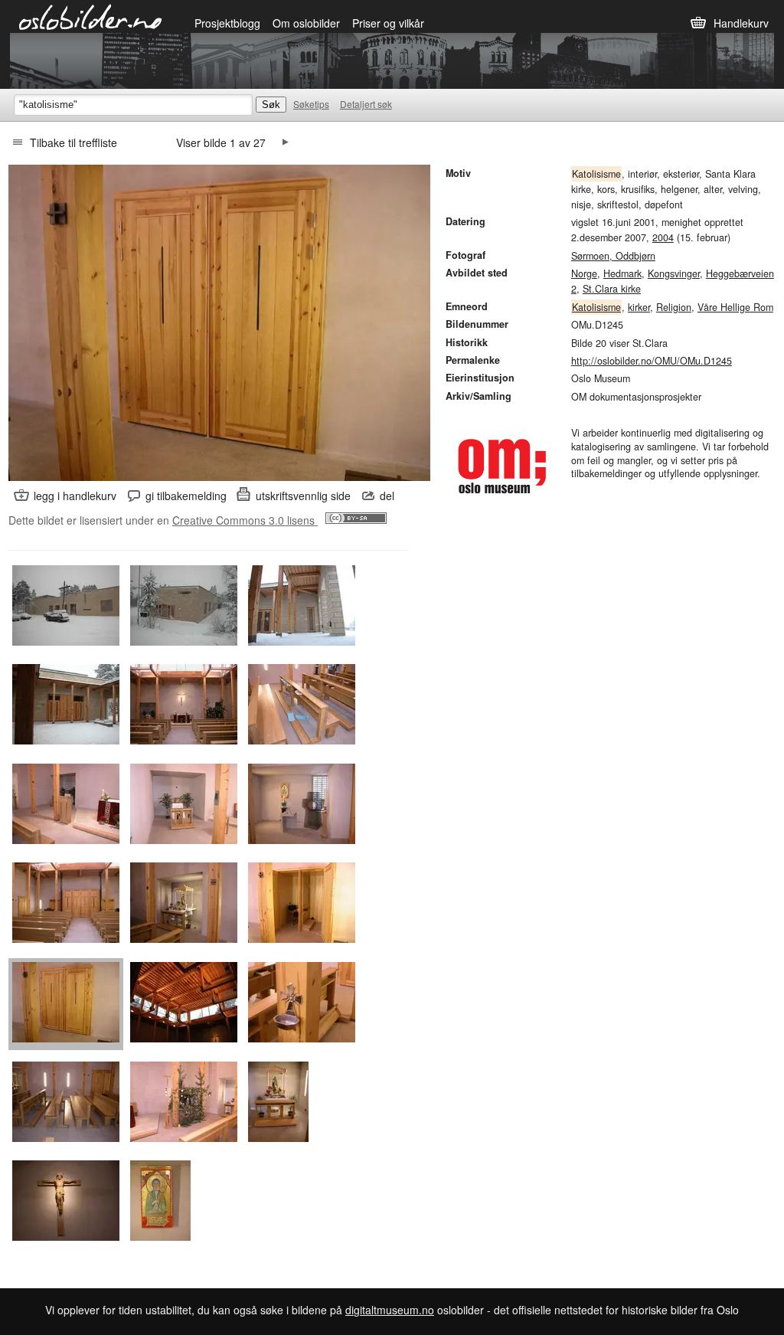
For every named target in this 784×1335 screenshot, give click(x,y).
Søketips (311, 103)
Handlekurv (741, 23)
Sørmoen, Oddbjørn (613, 256)
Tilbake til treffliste (73, 142)
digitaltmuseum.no (389, 1309)
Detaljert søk (366, 103)
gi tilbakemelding (186, 495)
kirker (639, 307)
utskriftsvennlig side (303, 495)
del (387, 495)
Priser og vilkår (388, 23)
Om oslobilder (306, 23)
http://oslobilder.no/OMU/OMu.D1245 (651, 361)
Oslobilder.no (90, 16)
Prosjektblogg (227, 23)
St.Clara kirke (612, 289)
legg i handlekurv (75, 495)
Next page (285, 142)
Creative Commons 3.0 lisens (245, 520)
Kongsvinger (674, 273)
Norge (584, 273)
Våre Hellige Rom (735, 307)
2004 (663, 237)
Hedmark (622, 273)
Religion (673, 307)
